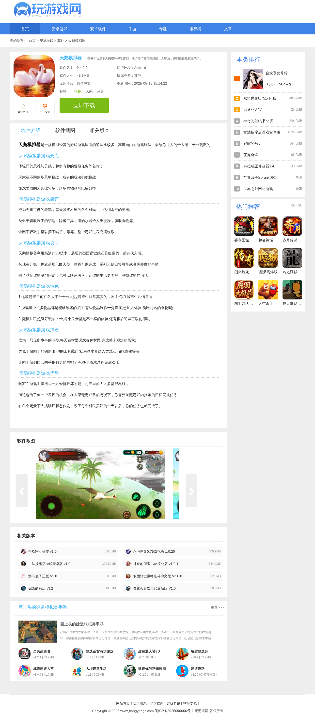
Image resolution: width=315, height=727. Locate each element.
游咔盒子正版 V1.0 (42, 576)
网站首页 (123, 703)
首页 (25, 29)
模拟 (77, 91)
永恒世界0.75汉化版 (259, 98)
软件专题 (190, 703)
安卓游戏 (59, 29)
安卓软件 (98, 29)
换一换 (296, 205)
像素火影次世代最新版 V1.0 (154, 588)
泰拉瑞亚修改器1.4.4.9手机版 (267, 166)
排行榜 (195, 29)
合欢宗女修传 (277, 73)
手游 (132, 29)
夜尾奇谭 (250, 155)
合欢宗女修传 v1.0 (42, 551)
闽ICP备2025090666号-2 (174, 711)
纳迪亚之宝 (252, 109)
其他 (61, 41)
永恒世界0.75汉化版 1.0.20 (154, 551)
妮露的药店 (252, 143)
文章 (228, 29)
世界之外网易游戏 (258, 189)
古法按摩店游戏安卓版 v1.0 (49, 564)
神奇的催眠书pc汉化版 (262, 121)
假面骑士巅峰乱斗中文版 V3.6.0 (157, 576)
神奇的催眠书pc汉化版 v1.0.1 (155, 564)
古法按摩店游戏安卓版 (261, 132)
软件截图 (65, 130)
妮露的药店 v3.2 (40, 588)
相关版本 (100, 130)
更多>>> (217, 607)
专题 (163, 29)
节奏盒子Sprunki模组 (260, 177)
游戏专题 (173, 703)
